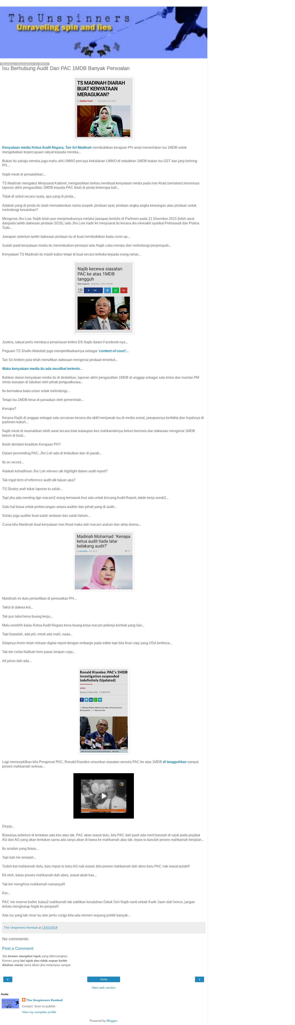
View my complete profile (39, 1012)
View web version (104, 987)
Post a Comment (17, 948)
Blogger (112, 1020)
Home (103, 979)
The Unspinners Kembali (44, 1000)
